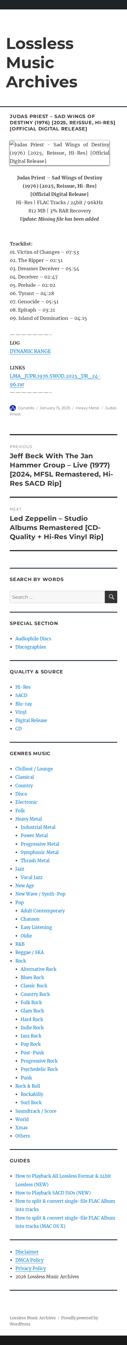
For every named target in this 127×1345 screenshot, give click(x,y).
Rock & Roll (27, 1086)
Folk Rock (31, 1002)
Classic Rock (34, 986)
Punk (26, 1078)
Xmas (21, 1127)
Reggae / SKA (29, 952)
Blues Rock (32, 977)
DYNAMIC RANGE (30, 351)
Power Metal (34, 835)
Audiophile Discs (33, 639)
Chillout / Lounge (34, 769)
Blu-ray (23, 704)
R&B (20, 944)
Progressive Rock (39, 1061)
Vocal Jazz (32, 877)
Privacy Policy (30, 1268)
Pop (19, 902)
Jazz (19, 869)
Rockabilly (32, 1094)
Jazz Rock (31, 1036)
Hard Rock (32, 1019)
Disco (21, 794)
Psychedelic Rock (39, 1069)
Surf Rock (31, 1102)
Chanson (30, 919)
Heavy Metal (88, 407)
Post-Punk (32, 1053)
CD (18, 729)
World (22, 1119)
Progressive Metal (40, 844)
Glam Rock (32, 1011)
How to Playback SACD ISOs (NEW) (53, 1193)
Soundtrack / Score (35, 1111)
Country (24, 785)
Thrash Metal (35, 860)
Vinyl (21, 712)
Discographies (30, 647)
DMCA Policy (29, 1260)
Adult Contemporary (43, 911)
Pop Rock (31, 1044)
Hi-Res (22, 687)
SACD (21, 695)
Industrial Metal (38, 827)
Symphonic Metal (40, 852)
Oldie (26, 936)
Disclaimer (27, 1252)
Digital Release (31, 720)
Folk (20, 811)
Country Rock (35, 994)
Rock (20, 961)
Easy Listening (36, 927)
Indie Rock (32, 1027)
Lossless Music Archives (41, 62)
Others (22, 1136)
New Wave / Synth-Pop (40, 894)
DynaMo (26, 407)
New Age (24, 886)
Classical (24, 777)
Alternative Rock (38, 969)
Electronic (26, 802)
